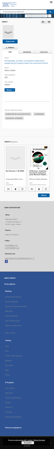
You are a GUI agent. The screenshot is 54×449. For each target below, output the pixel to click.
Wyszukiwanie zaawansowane (36, 16)
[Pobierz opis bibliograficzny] (8, 189)
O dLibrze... (9, 407)
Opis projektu (10, 388)
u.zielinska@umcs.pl (12, 248)
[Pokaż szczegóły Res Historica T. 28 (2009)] (22, 189)
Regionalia (9, 311)
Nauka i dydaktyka (11, 302)
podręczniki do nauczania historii (18, 114)
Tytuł (7, 346)
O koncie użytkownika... (13, 398)
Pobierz (11, 47)
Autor (7, 351)
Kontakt (8, 402)
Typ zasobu (9, 365)
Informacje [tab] (27, 52)
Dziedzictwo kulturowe (13, 297)
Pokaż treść (10, 41)
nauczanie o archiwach (14, 118)
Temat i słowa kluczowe (13, 356)
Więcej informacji (39, 440)
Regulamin (9, 393)
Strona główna (9, 284)
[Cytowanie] (49, 21)
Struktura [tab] (44, 52)
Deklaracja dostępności (13, 417)
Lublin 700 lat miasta (12, 321)
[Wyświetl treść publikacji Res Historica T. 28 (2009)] (15, 189)
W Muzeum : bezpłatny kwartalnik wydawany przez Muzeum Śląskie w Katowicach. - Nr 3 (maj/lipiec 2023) (38, 173)
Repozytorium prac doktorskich (16, 306)
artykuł (7, 84)
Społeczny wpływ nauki (13, 325)
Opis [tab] (10, 52)
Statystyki (8, 412)
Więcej (43, 195)
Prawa (7, 375)
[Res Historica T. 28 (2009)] (15, 158)
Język (7, 370)
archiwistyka (39, 114)
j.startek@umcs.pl (11, 245)
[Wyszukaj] (50, 12)
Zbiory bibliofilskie (11, 316)
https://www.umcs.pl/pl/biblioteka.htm (18, 258)
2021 (6, 77)
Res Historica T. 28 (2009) (15, 171)
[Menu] (51, 2)
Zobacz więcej (10, 333)
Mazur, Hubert (10, 70)
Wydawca (8, 360)
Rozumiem (28, 443)
